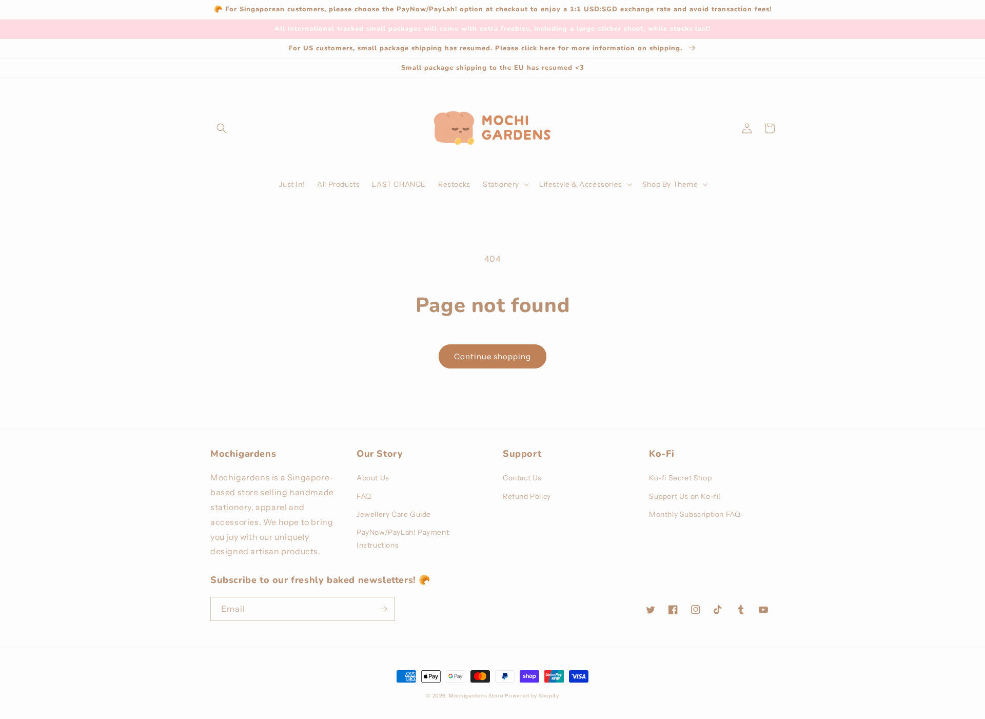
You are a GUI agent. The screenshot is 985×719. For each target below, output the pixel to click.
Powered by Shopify (532, 695)
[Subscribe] (383, 609)
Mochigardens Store (476, 695)
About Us (373, 477)
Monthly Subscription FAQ (694, 514)
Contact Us (522, 477)
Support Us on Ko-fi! (685, 496)
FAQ (364, 496)
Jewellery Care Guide (394, 514)
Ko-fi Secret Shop (680, 477)
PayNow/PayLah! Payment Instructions (403, 539)
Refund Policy (527, 496)
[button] (221, 128)
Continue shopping (492, 356)
